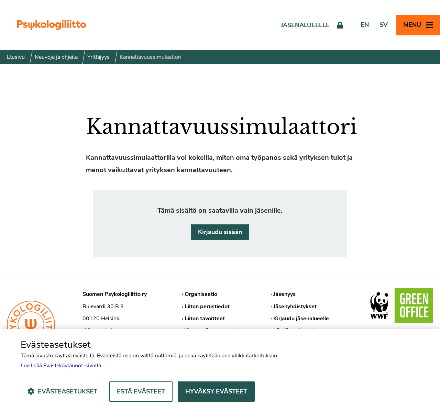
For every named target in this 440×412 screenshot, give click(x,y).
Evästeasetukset (67, 391)
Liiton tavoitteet (205, 318)
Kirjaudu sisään (220, 232)
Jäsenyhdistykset (295, 306)
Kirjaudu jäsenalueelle (301, 318)
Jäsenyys (284, 294)
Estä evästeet (141, 391)
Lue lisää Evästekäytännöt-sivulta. (61, 365)
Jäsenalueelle (305, 25)
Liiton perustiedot (207, 306)
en (365, 25)
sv (384, 25)
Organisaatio (201, 294)
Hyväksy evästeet (216, 391)
